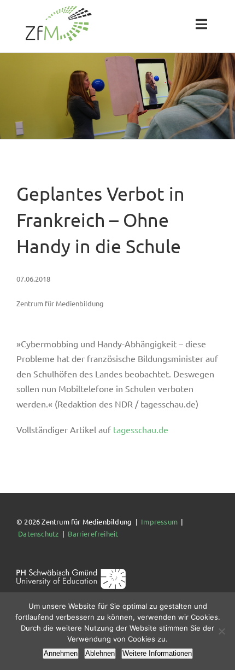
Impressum (159, 521)
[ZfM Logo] (58, 9)
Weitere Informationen (157, 653)
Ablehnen (100, 653)
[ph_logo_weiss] (71, 572)
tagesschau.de (140, 429)
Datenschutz (38, 533)
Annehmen (61, 653)
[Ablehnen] (221, 631)
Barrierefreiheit (93, 533)
